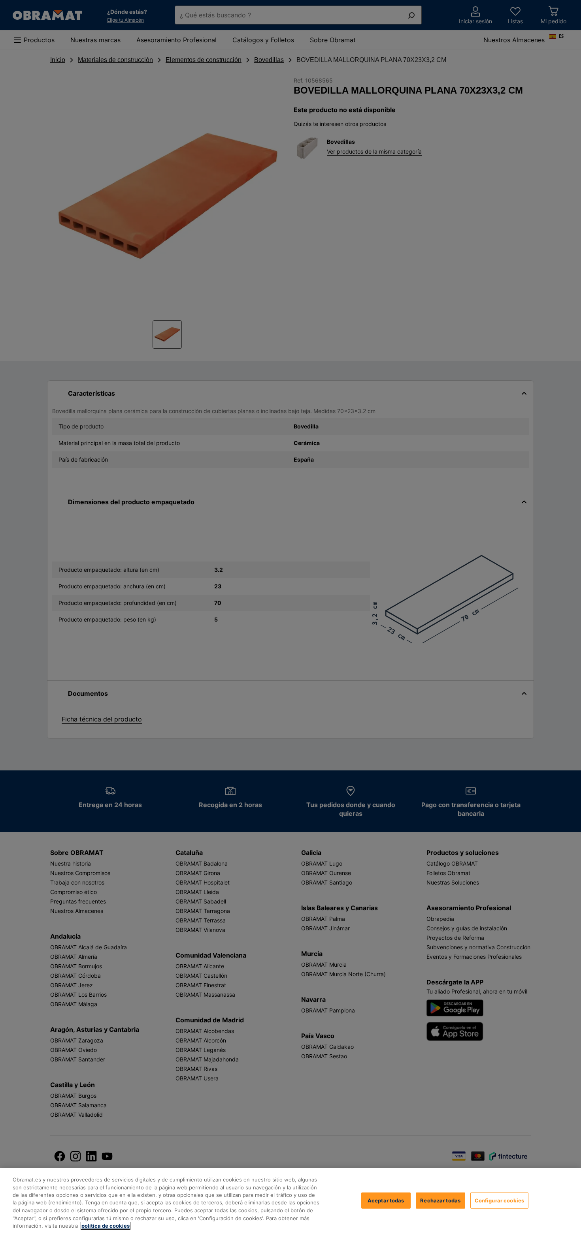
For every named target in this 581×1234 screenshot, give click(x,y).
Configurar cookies (499, 1200)
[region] (290, 1201)
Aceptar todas (386, 1200)
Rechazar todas (440, 1200)
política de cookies (105, 1226)
